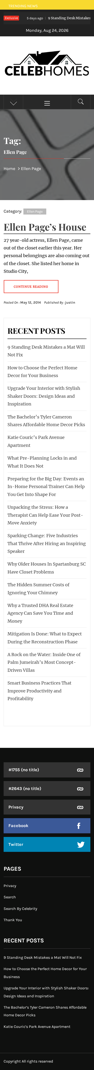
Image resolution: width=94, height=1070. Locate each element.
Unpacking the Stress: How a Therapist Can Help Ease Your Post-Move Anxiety (45, 515)
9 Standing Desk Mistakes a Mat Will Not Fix (43, 957)
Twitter (15, 844)
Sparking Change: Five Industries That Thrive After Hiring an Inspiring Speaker (46, 543)
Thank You (13, 920)
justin (70, 302)
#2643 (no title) (24, 788)
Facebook (18, 825)
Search (10, 897)
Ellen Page (35, 211)
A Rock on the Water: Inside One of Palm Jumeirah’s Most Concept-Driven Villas (44, 662)
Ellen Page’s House (45, 226)
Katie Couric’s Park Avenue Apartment (37, 1026)
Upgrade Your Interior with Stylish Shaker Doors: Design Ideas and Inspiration (43, 396)
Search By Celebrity (20, 908)
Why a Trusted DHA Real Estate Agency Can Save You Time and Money (40, 613)
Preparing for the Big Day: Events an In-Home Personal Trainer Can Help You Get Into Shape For (46, 486)
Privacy (15, 807)
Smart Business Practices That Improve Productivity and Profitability (39, 690)
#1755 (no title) (23, 769)
